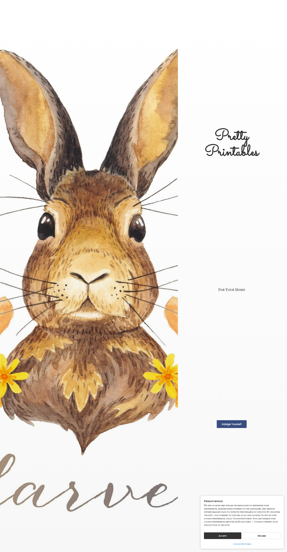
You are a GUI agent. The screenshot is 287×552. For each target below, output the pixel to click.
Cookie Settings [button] (242, 544)
